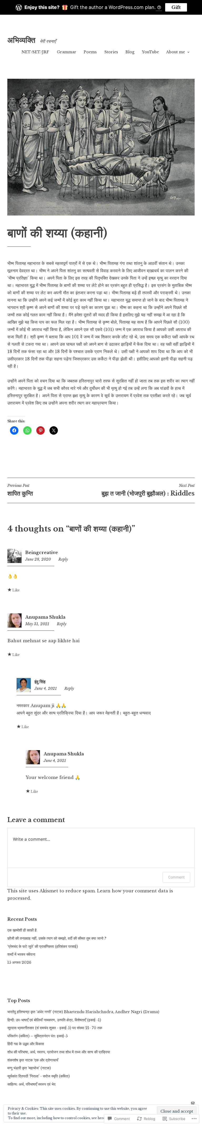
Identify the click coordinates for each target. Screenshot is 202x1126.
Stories (111, 52)
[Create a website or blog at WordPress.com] (193, 1103)
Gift (176, 7)
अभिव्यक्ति (21, 40)
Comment (176, 877)
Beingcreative (41, 552)
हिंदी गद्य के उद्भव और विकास (25, 1043)
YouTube (150, 52)
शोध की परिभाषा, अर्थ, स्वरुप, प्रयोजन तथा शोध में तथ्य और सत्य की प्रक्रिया (58, 1052)
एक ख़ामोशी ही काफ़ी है (22, 930)
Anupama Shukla (45, 617)
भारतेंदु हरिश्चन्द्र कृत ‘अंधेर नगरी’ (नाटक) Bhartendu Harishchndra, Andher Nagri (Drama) (83, 1011)
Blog (129, 52)
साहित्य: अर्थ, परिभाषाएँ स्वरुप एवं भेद (31, 1084)
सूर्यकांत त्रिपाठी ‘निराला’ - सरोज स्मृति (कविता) (38, 1076)
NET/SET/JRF (35, 52)
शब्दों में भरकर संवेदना (21, 954)
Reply (63, 559)
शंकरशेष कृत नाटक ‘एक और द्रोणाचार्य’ (33, 1060)
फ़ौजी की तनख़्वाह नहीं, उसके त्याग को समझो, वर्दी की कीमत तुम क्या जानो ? (56, 938)
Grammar (66, 52)
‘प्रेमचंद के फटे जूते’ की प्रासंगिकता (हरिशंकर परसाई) (42, 946)
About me (175, 52)
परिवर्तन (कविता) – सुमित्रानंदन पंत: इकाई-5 (37, 1036)
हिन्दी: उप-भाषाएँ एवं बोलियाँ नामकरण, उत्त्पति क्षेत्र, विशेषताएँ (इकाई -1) (54, 1020)
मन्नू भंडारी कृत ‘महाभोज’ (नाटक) (29, 1068)
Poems (90, 52)
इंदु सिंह (40, 681)
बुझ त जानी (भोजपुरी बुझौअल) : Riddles (148, 490)
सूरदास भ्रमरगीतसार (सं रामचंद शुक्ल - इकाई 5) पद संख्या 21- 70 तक (54, 1027)
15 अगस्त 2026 (19, 962)
